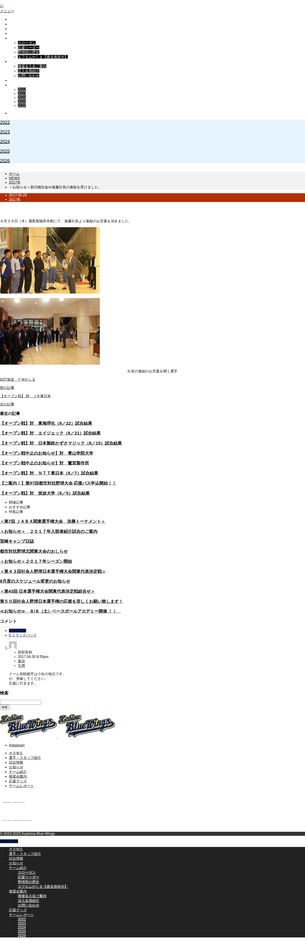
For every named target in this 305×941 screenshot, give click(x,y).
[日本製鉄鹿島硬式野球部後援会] (36, 6)
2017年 (15, 199)
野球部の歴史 (28, 52)
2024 (22, 97)
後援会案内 (18, 61)
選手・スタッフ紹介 (25, 24)
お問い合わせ (28, 76)
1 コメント (17, 630)
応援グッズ (18, 80)
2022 (22, 89)
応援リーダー (28, 47)
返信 (21, 661)
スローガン (27, 43)
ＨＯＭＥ (16, 19)
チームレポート (21, 85)
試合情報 (16, 29)
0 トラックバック (23, 635)
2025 (22, 101)
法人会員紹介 (28, 71)
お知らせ (16, 33)
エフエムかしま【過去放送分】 (43, 57)
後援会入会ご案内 (32, 66)
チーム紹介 (18, 38)
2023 (22, 93)
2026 (22, 105)
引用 (21, 666)
